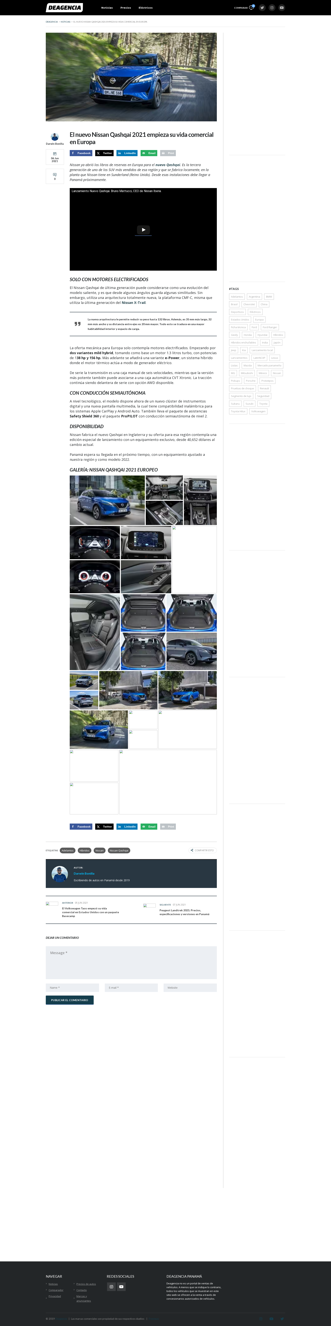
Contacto (81, 1290)
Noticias (107, 7)
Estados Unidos (240, 319)
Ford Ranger (270, 327)
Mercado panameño (269, 365)
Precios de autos (86, 1284)
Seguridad (263, 396)
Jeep (233, 350)
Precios (125, 7)
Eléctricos (146, 7)
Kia (244, 350)
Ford (254, 327)
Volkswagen (258, 411)
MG (233, 373)
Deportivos (237, 312)
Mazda (248, 365)
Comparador (56, 1290)
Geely (234, 335)
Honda (248, 335)
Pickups (235, 380)
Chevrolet (249, 304)
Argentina (254, 296)
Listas (234, 365)
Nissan (100, 850)
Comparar (244, 7)
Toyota (263, 403)
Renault (264, 388)
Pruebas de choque (242, 388)
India (265, 342)
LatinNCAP (259, 357)
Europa (259, 319)
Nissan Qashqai (119, 850)
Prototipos (267, 380)
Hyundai (262, 335)
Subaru (235, 403)
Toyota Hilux (238, 411)
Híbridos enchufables (243, 342)
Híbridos (84, 850)
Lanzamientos (239, 357)
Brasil (234, 304)
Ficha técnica (238, 327)
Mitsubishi (247, 373)
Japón (277, 342)
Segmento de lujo (241, 396)
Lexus (274, 357)
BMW (269, 296)
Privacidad (55, 1296)
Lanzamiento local (262, 350)
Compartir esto (204, 850)
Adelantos (68, 850)
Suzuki (249, 403)
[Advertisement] (257, 90)
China (264, 304)
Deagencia (61, 1318)
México (263, 373)
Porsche (251, 380)
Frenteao (154, 1318)
